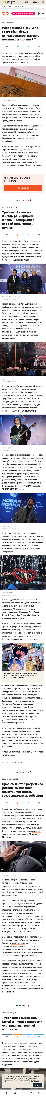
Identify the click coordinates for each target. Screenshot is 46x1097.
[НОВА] (23, 13)
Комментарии (23, 200)
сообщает (37, 59)
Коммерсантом (18, 943)
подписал (36, 831)
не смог (15, 316)
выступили (36, 623)
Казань (20, 762)
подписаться (23, 188)
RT (27, 1055)
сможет (22, 964)
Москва (16, 6)
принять (37, 1085)
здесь (12, 755)
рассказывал (8, 710)
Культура (5, 762)
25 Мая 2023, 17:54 (8, 23)
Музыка (13, 762)
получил (40, 536)
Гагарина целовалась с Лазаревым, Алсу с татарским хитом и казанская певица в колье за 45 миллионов (20, 675)
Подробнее (35, 1081)
